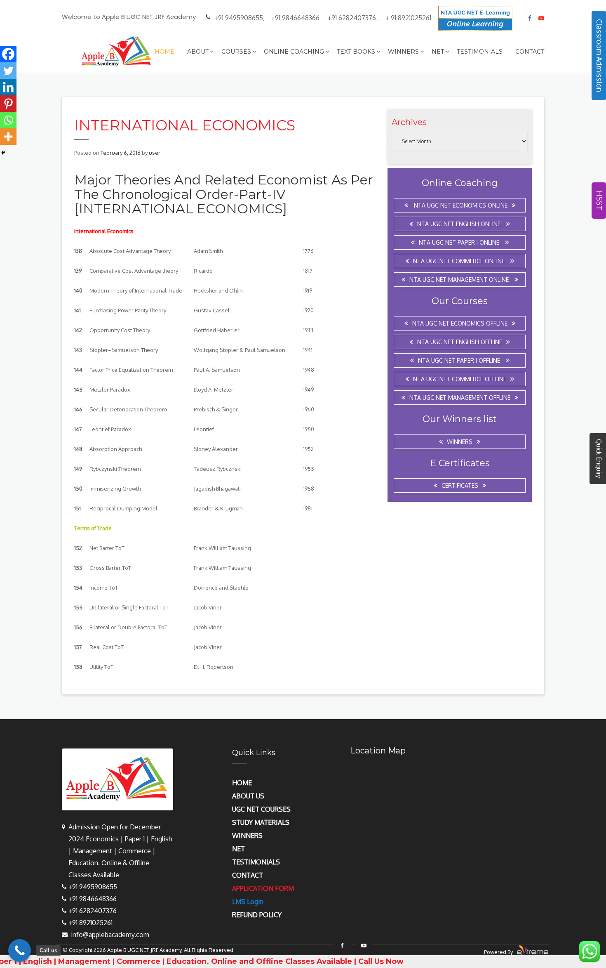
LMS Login (247, 901)
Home (164, 51)
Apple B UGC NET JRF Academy (144, 950)
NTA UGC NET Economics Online (459, 205)
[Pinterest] (8, 103)
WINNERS (247, 835)
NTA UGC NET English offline (459, 341)
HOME (242, 783)
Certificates (460, 485)
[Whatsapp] (8, 120)
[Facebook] (8, 54)
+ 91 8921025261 (408, 18)
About (198, 51)
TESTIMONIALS (256, 862)
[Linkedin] (8, 87)
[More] (8, 136)
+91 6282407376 (352, 18)
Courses (236, 51)
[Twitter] (8, 70)
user (154, 152)
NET (238, 849)
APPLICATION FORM (263, 888)
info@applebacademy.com (110, 934)
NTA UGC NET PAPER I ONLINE (460, 242)
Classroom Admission (599, 55)
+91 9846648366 (295, 18)
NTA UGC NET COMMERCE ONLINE (459, 260)
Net (438, 51)
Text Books (356, 51)
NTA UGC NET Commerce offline (459, 378)
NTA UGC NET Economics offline (459, 323)
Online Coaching (294, 51)
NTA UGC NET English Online (459, 223)
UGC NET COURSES (261, 809)
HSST (599, 200)
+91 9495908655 (238, 18)
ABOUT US (248, 796)
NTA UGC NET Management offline (459, 397)
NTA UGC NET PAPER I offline (460, 360)
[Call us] (19, 950)
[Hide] (3, 152)
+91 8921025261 (90, 922)
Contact (529, 51)
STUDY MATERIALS (260, 822)
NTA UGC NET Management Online (459, 279)
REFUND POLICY (257, 915)
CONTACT (247, 875)
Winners (403, 51)
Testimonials (480, 51)
